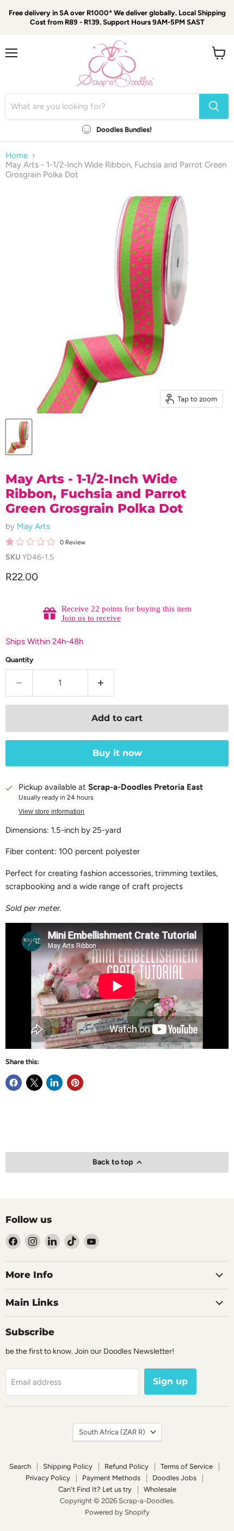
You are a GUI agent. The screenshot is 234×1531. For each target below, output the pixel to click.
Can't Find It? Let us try (95, 1489)
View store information (51, 811)
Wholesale (160, 1489)
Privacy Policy (48, 1478)
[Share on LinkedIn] (54, 1082)
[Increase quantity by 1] (101, 683)
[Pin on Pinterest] (75, 1082)
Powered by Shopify (117, 1512)
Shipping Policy (68, 1466)
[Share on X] (34, 1082)
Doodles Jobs (174, 1478)
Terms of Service (187, 1466)
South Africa (112, 1432)
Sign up (170, 1381)
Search (20, 1466)
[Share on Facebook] (13, 1082)
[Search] (214, 106)
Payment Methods (111, 1478)
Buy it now (117, 753)
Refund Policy (126, 1466)
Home (16, 155)
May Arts (33, 526)
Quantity (19, 660)
